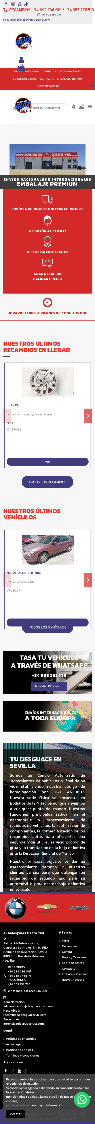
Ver (47, 461)
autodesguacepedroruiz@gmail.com (28, 19)
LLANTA (13, 405)
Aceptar (15, 1114)
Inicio (65, 941)
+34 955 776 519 (79, 10)
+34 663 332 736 (19, 984)
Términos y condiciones (22, 1055)
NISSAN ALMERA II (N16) (24, 572)
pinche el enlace (17, 1105)
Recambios (70, 946)
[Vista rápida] (87, 377)
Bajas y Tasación (74, 957)
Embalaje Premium (75, 974)
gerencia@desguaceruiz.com (23, 1023)
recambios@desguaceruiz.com (24, 1015)
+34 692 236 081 (47, 10)
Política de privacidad (21, 1039)
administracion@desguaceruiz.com (28, 1006)
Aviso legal (13, 1044)
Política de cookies (19, 1050)
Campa (67, 952)
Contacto (69, 968)
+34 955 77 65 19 (19, 975)
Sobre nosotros (73, 963)
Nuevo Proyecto (73, 980)
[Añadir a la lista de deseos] (87, 369)
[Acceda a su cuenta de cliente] (21, 60)
